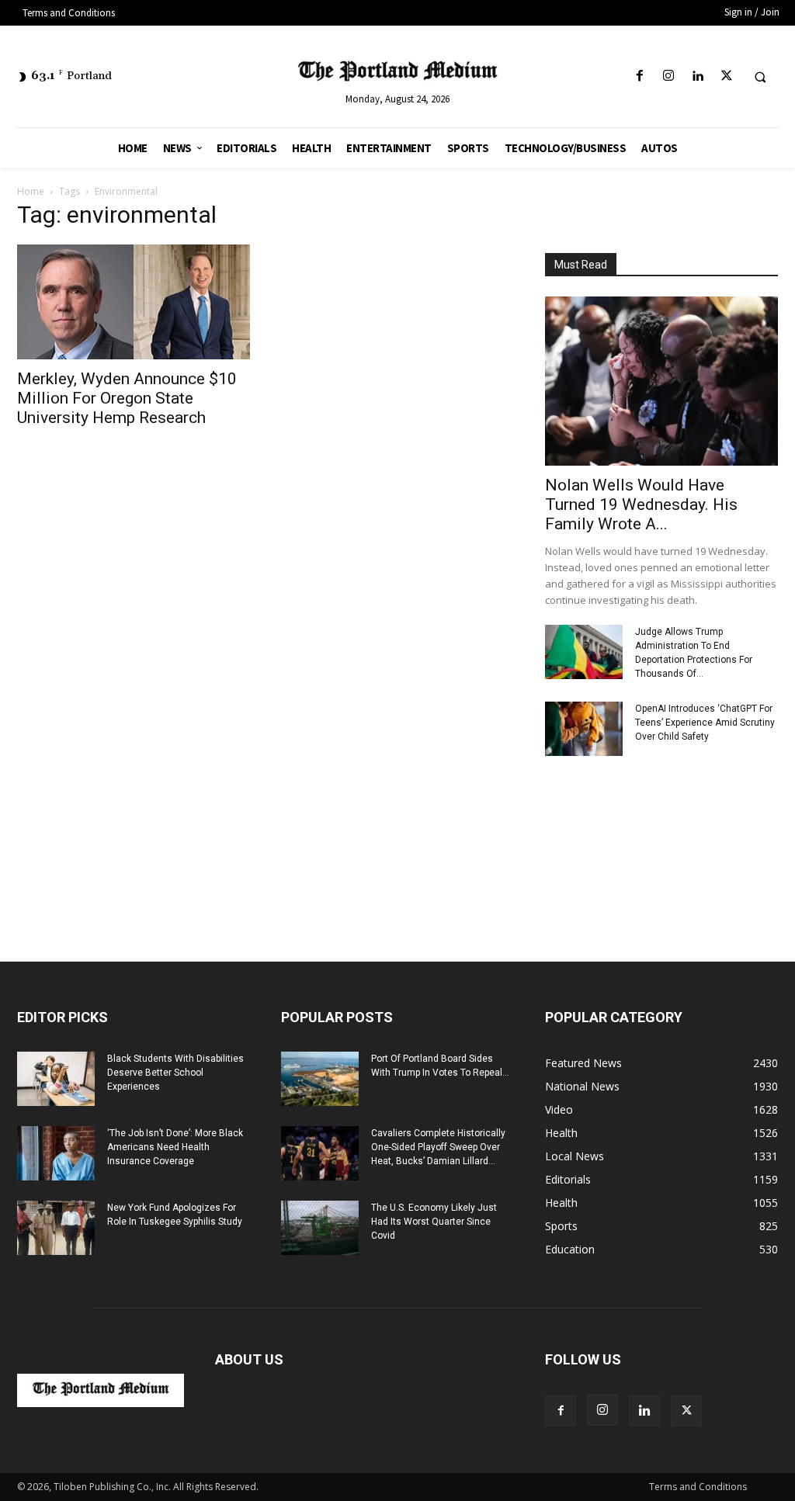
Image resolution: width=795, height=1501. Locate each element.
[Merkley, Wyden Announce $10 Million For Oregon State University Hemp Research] (133, 301)
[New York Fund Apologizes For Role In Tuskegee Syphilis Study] (56, 1228)
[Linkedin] (697, 76)
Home (30, 191)
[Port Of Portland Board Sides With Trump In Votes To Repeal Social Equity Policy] (320, 1079)
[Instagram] (668, 76)
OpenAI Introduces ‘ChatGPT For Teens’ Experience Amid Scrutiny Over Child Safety (705, 722)
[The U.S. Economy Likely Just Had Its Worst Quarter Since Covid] (320, 1228)
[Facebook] (640, 76)
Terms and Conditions (698, 1486)
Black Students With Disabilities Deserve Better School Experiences (175, 1072)
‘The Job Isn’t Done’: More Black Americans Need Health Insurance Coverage (175, 1147)
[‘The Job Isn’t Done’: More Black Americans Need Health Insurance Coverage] (56, 1153)
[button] (760, 76)
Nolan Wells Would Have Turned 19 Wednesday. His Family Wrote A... (641, 504)
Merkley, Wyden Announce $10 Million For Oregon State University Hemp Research (127, 398)
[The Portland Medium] (398, 73)
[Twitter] (726, 76)
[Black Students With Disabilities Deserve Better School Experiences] (56, 1079)
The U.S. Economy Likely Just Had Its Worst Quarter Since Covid (434, 1221)
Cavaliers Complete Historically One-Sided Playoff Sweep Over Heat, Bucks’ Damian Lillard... (438, 1147)
